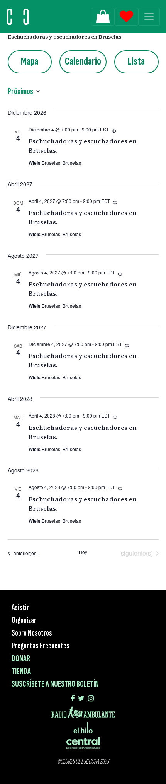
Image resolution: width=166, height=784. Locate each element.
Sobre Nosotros (32, 633)
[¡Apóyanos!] (103, 16)
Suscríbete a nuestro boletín (55, 684)
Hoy (83, 552)
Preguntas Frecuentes (40, 646)
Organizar (24, 620)
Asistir (20, 607)
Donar (21, 658)
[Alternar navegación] (149, 17)
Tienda (21, 671)
